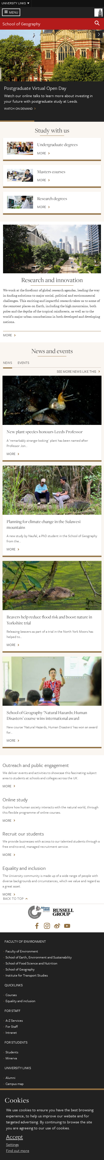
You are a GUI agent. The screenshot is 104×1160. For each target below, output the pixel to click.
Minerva (11, 1058)
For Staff (12, 1026)
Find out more (17, 1150)
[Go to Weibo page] (57, 926)
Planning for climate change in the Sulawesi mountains (44, 524)
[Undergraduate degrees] (20, 148)
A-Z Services (14, 1020)
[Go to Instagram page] (47, 926)
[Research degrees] (20, 202)
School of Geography (21, 24)
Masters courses (51, 172)
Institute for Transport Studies (27, 975)
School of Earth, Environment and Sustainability (39, 957)
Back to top (13, 898)
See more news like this (76, 372)
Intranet (11, 1032)
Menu (13, 12)
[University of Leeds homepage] (98, 12)
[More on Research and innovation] (52, 249)
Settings (12, 1144)
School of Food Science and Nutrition (31, 963)
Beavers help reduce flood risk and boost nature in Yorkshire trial (49, 620)
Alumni (10, 1077)
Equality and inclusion (24, 868)
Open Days (51, 121)
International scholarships (86, 121)
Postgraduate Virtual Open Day (17, 121)
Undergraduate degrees (57, 145)
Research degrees (52, 199)
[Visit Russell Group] (64, 913)
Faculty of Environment (22, 951)
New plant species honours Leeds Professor (45, 432)
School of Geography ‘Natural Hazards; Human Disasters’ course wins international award (47, 715)
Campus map (14, 1083)
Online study (15, 799)
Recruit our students (23, 833)
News (7, 362)
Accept (14, 1137)
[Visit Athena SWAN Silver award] (40, 913)
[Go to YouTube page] (67, 926)
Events (23, 362)
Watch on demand (52, 72)
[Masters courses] (20, 175)
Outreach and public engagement (36, 765)
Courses (11, 994)
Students (12, 1052)
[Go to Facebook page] (37, 926)
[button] (97, 23)
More (41, 153)
